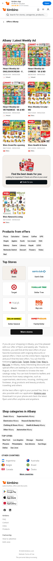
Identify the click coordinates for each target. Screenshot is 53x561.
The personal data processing (26, 557)
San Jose (14, 448)
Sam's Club (17, 361)
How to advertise (9, 539)
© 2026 (26, 551)
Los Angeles (18, 440)
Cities (4, 526)
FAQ (4, 519)
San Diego (42, 444)
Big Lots (6, 364)
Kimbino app (40, 393)
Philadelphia (17, 444)
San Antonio (30, 444)
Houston (39, 440)
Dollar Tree (35, 361)
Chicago (29, 440)
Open (47, 3)
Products (6, 529)
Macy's (45, 361)
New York (6, 440)
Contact (5, 522)
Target (26, 361)
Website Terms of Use (26, 554)
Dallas (5, 448)
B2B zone (6, 542)
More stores (27, 331)
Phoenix (6, 444)
